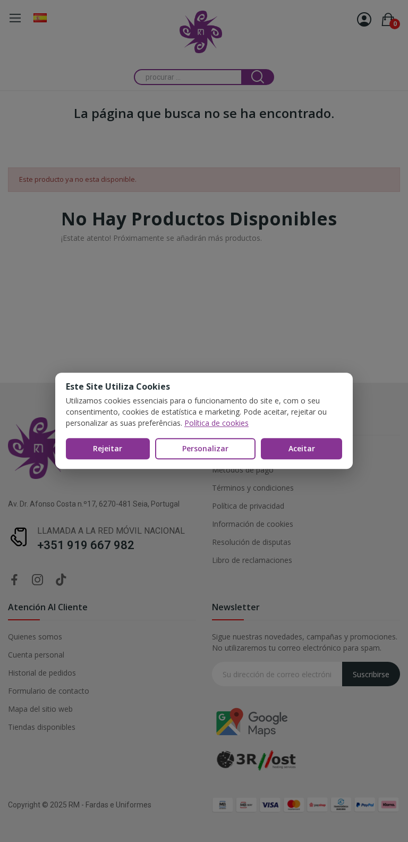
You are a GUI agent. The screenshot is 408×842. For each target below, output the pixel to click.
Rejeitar (107, 448)
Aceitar (301, 448)
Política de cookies (216, 423)
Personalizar (205, 448)
